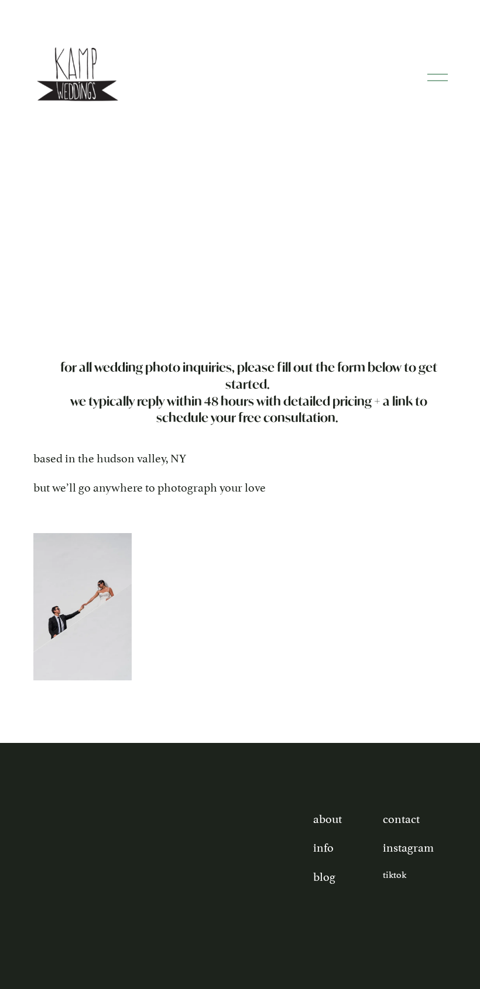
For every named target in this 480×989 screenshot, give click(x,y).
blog (324, 875)
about (327, 818)
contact (401, 818)
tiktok (394, 874)
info (323, 846)
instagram (408, 846)
